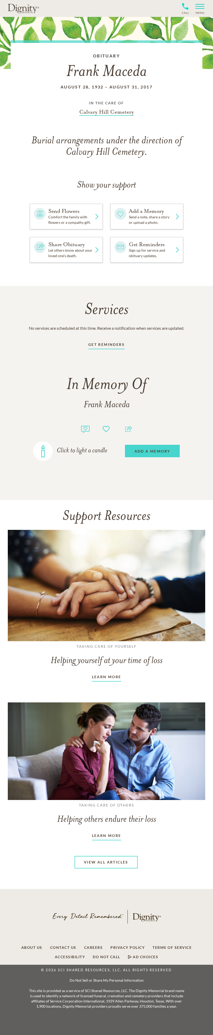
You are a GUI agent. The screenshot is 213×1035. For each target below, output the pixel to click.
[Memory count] (85, 428)
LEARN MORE (106, 677)
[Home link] (23, 8)
